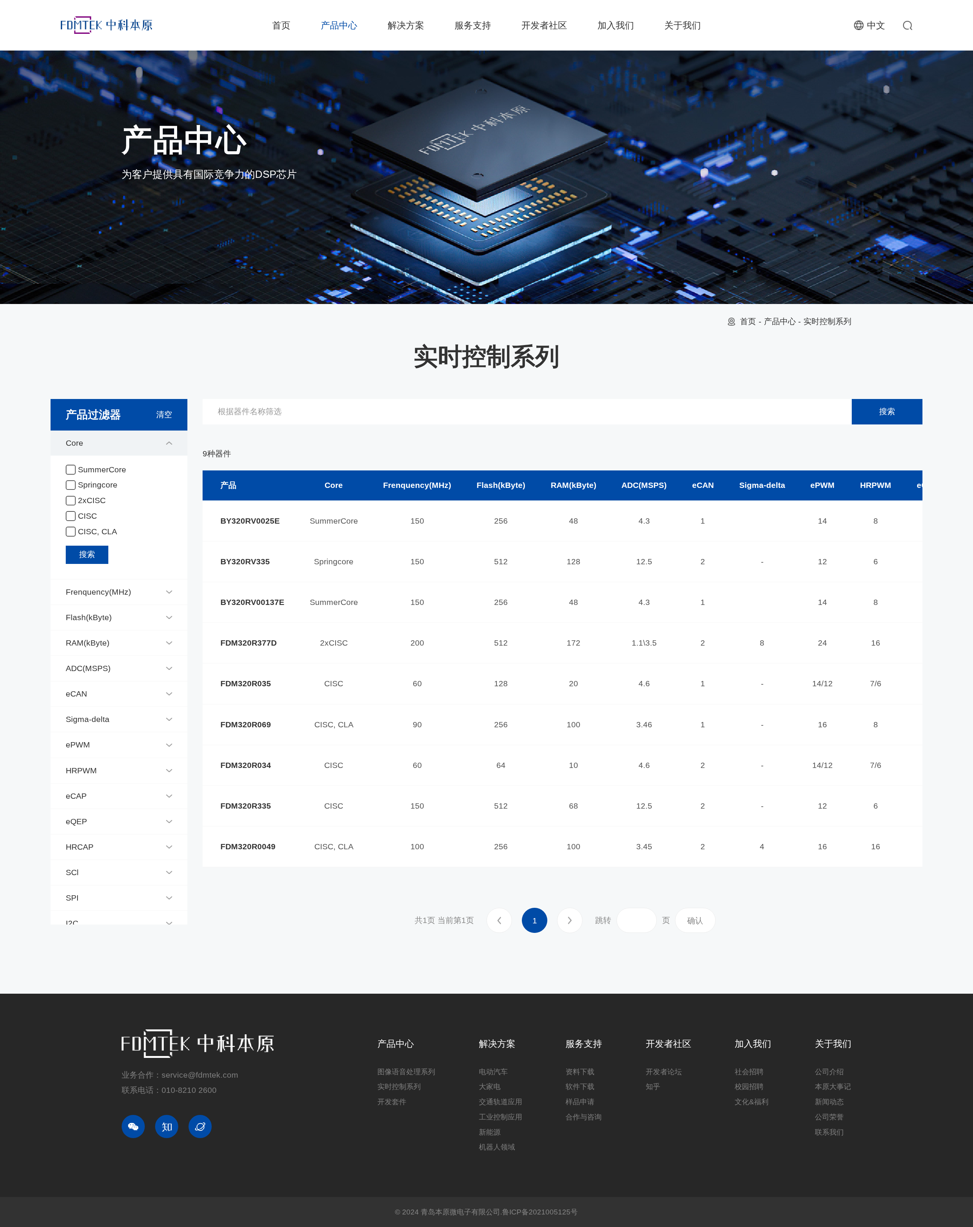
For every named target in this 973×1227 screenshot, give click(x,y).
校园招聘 (749, 1087)
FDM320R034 (245, 765)
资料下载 (580, 1072)
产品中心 (339, 25)
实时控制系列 (827, 321)
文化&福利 (752, 1102)
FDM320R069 (245, 724)
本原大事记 (833, 1087)
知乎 (653, 1087)
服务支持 (473, 25)
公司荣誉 (829, 1117)
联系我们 (829, 1132)
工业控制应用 (500, 1117)
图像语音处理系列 (406, 1072)
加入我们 (615, 25)
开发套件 (391, 1102)
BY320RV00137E (252, 602)
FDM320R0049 (248, 846)
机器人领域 (497, 1147)
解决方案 (406, 25)
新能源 (490, 1132)
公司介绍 (829, 1072)
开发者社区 (544, 25)
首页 (281, 25)
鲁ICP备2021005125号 (540, 1212)
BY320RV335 (245, 561)
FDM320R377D (248, 643)
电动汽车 (493, 1072)
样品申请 (580, 1102)
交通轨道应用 (500, 1102)
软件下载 (580, 1087)
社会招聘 (749, 1072)
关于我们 (682, 25)
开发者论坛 (664, 1072)
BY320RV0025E (250, 521)
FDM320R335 (245, 806)
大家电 (490, 1087)
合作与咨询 (584, 1117)
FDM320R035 (245, 683)
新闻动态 (829, 1102)
